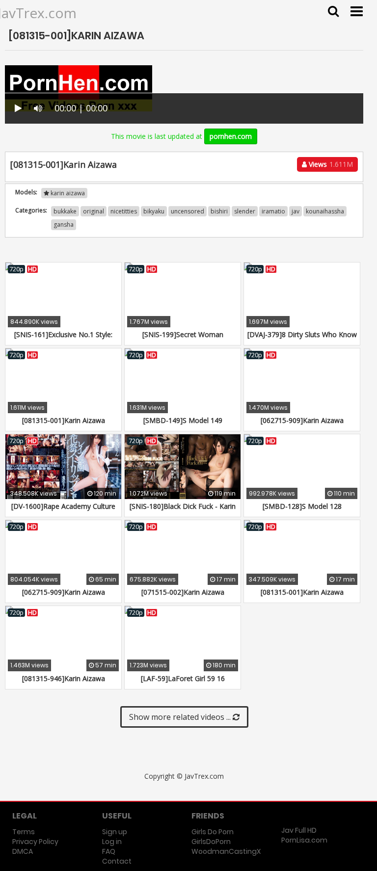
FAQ (108, 851)
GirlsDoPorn (211, 841)
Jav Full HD (299, 830)
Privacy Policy (35, 841)
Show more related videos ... (181, 717)
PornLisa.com (304, 840)
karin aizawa (67, 193)
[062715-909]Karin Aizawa (302, 420)
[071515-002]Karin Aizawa (182, 592)
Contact (117, 861)
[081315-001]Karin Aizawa (63, 420)
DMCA (22, 851)
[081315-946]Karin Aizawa (63, 678)
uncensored (187, 211)
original (93, 211)
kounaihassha (325, 211)
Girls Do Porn (212, 832)
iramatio (273, 211)
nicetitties (123, 211)
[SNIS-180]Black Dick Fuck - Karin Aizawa (183, 511)
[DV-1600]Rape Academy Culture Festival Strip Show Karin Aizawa (63, 511)
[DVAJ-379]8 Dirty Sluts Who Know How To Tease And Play (302, 339)
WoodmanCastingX (226, 851)
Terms (23, 832)
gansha (64, 224)
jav (295, 211)
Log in (112, 841)
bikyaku (153, 211)
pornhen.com (231, 136)
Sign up (114, 832)
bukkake (65, 211)
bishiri (219, 211)
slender (244, 211)
